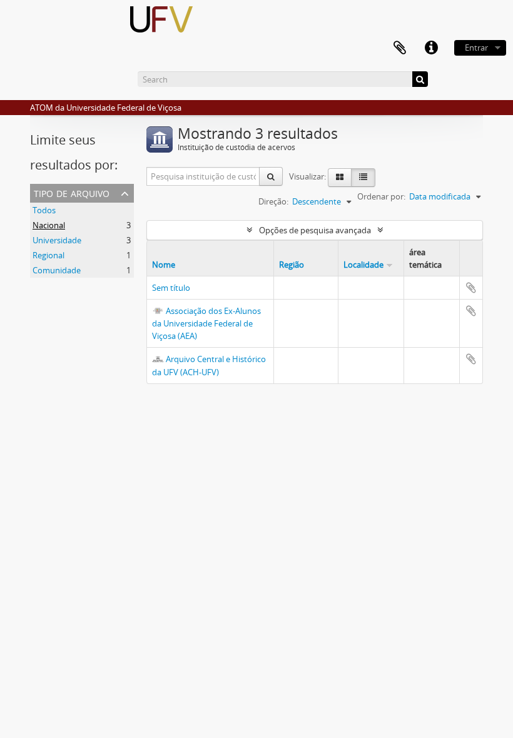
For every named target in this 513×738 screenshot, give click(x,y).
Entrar (476, 47)
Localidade (363, 264)
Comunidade (57, 270)
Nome (163, 264)
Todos (44, 210)
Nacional (49, 225)
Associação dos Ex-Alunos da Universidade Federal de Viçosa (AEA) (206, 323)
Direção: (273, 201)
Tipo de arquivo (71, 192)
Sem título (171, 287)
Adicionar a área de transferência (471, 287)
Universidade (57, 240)
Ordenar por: (381, 196)
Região (291, 264)
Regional (48, 255)
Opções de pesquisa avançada (315, 230)
